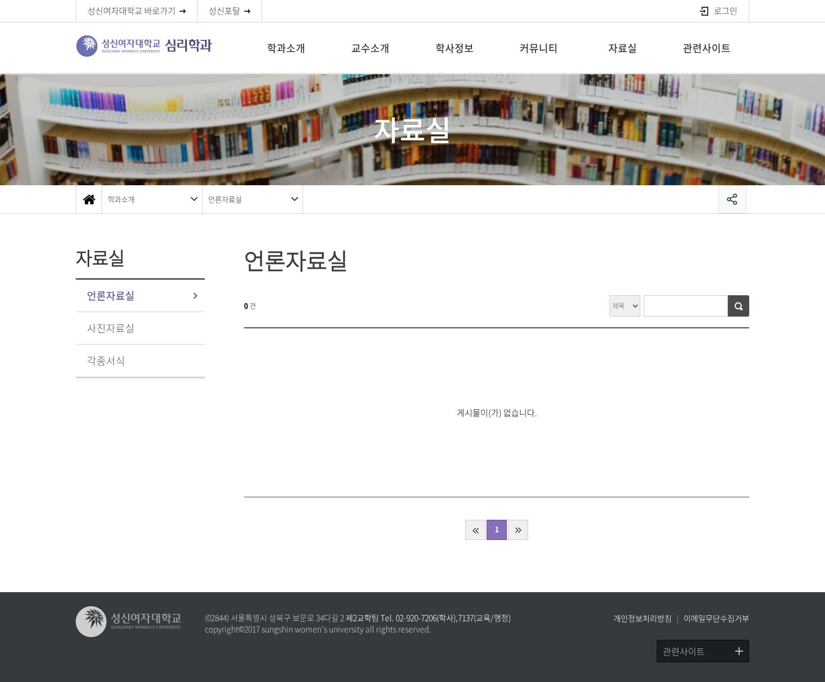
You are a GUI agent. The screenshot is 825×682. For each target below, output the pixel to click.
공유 (732, 199)
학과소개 (286, 48)
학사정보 (455, 48)
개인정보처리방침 (642, 618)
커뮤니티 (539, 48)
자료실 (622, 48)
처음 (475, 530)
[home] (89, 199)
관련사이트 (707, 48)
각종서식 (106, 360)
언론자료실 (225, 199)
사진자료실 (111, 328)
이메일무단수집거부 (716, 618)
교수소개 (370, 48)
